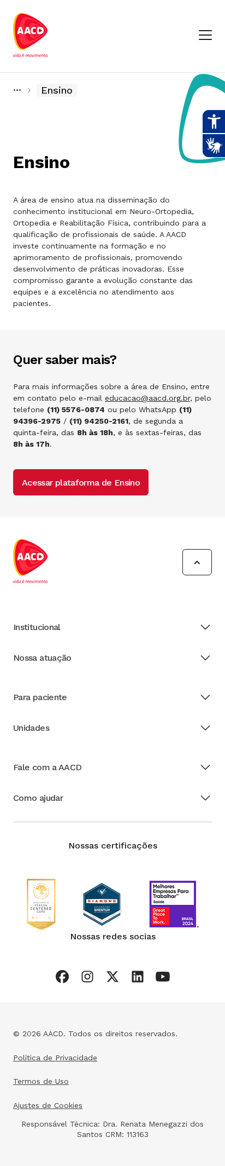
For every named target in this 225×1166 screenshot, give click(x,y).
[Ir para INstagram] (87, 976)
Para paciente (40, 697)
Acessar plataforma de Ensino (81, 482)
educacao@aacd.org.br (147, 398)
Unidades (31, 728)
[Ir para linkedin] (137, 976)
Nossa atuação (42, 658)
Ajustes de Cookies (47, 1105)
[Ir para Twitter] (112, 976)
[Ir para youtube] (163, 976)
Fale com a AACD (47, 767)
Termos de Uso (41, 1081)
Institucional (37, 627)
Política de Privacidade (55, 1057)
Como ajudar (38, 798)
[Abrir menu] (205, 36)
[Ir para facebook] (62, 976)
